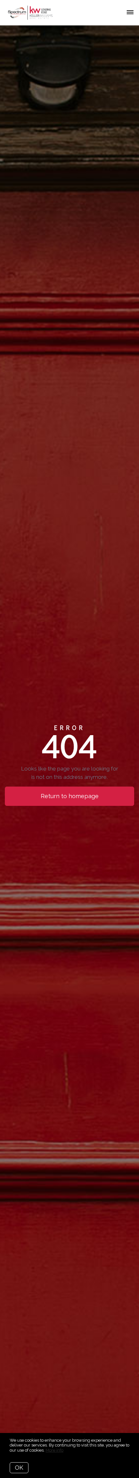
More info (54, 1450)
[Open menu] (130, 12)
